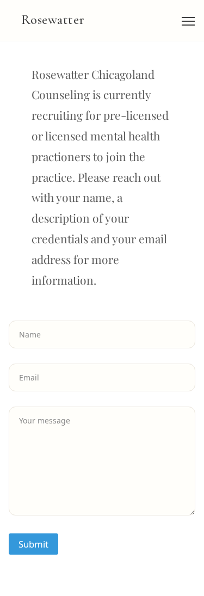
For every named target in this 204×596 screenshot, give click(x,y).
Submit (33, 544)
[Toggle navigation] (188, 20)
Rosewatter (53, 19)
